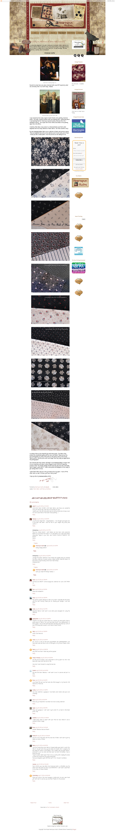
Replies (36, 543)
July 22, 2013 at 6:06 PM (42, 640)
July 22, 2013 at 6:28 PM (42, 649)
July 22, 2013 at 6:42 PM (42, 670)
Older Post (66, 803)
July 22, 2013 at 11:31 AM (43, 506)
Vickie (34, 640)
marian (34, 764)
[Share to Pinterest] (57, 487)
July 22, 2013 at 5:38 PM (45, 619)
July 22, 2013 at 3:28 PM (41, 580)
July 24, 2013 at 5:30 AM (42, 764)
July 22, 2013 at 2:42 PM (52, 546)
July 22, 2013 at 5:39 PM (41, 631)
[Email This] (53, 487)
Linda (34, 609)
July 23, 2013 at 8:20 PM (42, 745)
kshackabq (35, 775)
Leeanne (35, 718)
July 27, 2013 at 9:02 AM (44, 775)
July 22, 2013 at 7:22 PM (42, 690)
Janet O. (34, 506)
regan (34, 708)
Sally (34, 631)
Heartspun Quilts (40, 546)
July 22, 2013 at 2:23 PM (45, 556)
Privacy (82, 171)
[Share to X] (55, 487)
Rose (34, 680)
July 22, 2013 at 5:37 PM (41, 609)
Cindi (34, 580)
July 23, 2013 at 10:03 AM (41, 727)
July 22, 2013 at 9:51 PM (41, 708)
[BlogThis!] (54, 487)
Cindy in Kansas (36, 658)
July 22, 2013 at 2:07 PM (45, 530)
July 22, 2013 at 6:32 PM (47, 658)
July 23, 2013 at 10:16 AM (44, 736)
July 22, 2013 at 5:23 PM (41, 589)
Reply (34, 514)
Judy (34, 598)
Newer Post (33, 803)
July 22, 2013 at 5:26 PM (41, 598)
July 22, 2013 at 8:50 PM (41, 700)
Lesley (34, 690)
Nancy (34, 649)
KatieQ (34, 670)
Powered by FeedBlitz (79, 169)
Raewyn (34, 519)
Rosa (34, 727)
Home (50, 803)
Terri (34, 589)
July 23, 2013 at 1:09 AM (43, 718)
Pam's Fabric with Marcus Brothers (42, 489)
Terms (78, 171)
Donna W (35, 736)
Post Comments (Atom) (53, 807)
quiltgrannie (35, 619)
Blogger (74, 829)
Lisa (34, 700)
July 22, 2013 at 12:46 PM (43, 519)
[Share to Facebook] (56, 487)
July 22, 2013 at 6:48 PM (41, 680)
